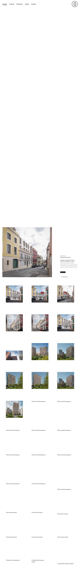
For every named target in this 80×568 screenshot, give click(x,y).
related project (65, 276)
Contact (33, 4)
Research (20, 4)
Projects (11, 4)
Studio (27, 4)
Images (4, 4)
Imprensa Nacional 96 (65, 257)
